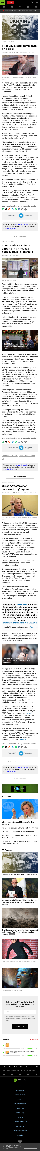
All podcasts (34, 1039)
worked (29, 713)
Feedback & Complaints (20, 1130)
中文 (37, 1067)
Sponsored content (20, 1104)
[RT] (6, 1071)
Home (5, 41)
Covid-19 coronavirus (27, 456)
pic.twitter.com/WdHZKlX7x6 (23, 623)
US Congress (7, 761)
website (23, 740)
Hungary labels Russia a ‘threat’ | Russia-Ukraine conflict (21, 10)
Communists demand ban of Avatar (12, 990)
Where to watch (20, 1095)
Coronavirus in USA (9, 456)
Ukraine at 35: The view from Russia (16, 875)
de (21, 1067)
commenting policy (21, 224)
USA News (11, 41)
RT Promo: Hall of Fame (20, 1121)
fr (26, 1067)
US (3, 459)
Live (20, 1086)
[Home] (2, 2)
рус (15, 1067)
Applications (20, 1090)
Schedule (20, 1099)
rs (31, 1067)
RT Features (7, 850)
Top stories (6, 796)
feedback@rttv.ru (10, 228)
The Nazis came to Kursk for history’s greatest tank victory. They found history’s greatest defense (20, 932)
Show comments (20, 236)
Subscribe (20, 1026)
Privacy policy (20, 1113)
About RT (20, 1117)
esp (10, 1067)
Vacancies (20, 1135)
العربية (3, 1067)
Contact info (20, 1126)
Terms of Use (20, 1108)
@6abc (6, 623)
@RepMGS (22, 604)
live (11, 2)
